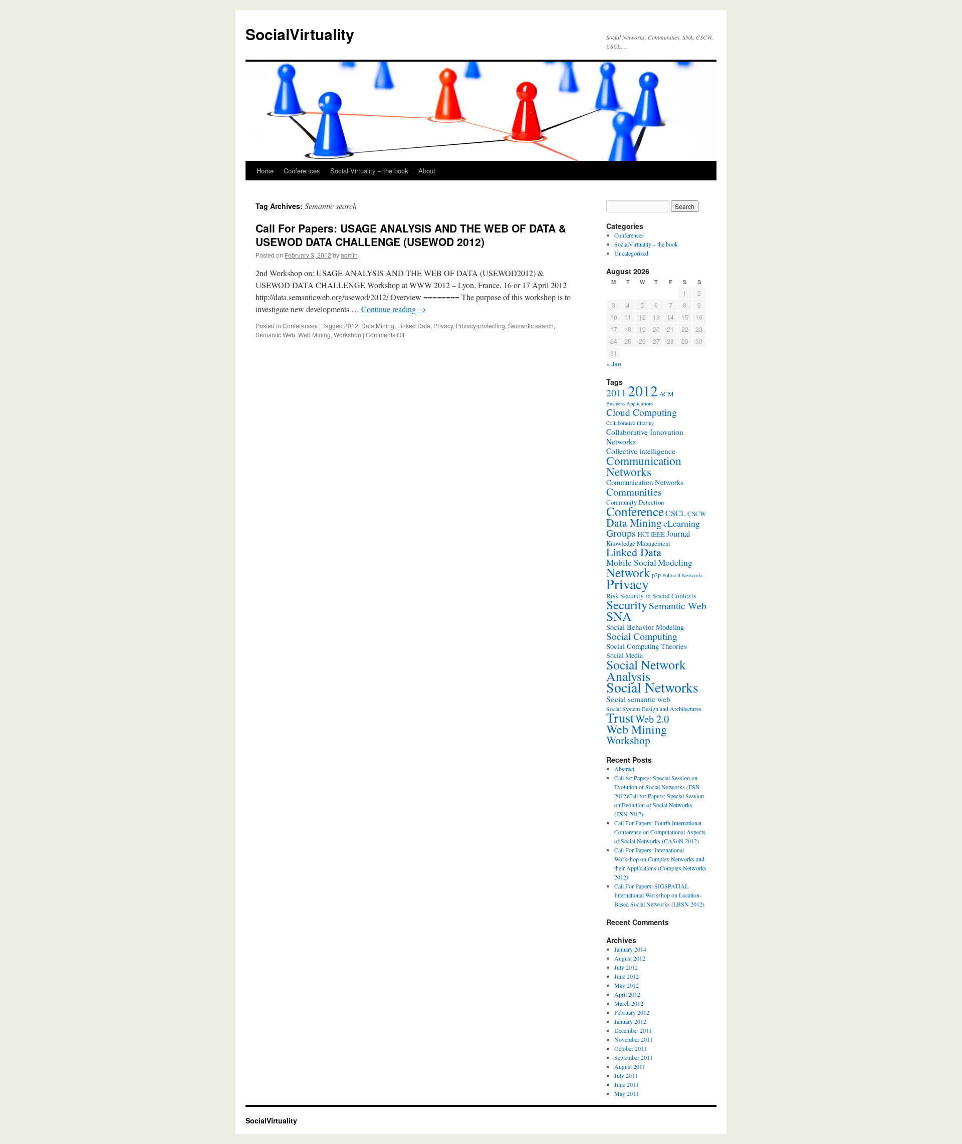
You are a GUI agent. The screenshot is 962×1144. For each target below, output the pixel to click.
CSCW (696, 513)
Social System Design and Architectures (653, 709)
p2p (656, 575)
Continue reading (393, 309)
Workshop (347, 334)
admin (349, 255)
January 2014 (630, 949)
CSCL (675, 513)
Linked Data (413, 325)
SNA (619, 615)
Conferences (302, 170)
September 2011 (633, 1057)
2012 (351, 325)
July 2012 (626, 967)
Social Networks (652, 687)
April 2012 (627, 994)
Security (626, 604)
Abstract (624, 769)
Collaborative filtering (630, 422)
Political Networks (682, 575)
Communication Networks (643, 466)
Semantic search (531, 325)
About (426, 170)
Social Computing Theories (646, 646)
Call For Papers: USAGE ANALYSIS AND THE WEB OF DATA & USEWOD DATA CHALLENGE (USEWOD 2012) (411, 234)
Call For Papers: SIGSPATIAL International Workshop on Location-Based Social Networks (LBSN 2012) (659, 895)
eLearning (681, 523)
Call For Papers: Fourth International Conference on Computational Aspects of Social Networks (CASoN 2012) (659, 832)
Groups (621, 533)
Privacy (443, 325)
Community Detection (635, 502)
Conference (635, 511)
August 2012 (629, 958)
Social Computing (641, 636)
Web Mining (314, 334)
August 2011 (629, 1066)
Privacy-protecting (480, 325)
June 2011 (626, 1084)
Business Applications (629, 403)
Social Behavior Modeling (645, 627)
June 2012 (626, 976)
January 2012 (630, 1021)
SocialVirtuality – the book (646, 244)
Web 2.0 (652, 719)
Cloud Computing (641, 412)
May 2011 (626, 1093)
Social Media (624, 655)
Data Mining (377, 325)
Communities (634, 492)
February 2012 (631, 1012)
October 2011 (630, 1048)
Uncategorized (631, 253)
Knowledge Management (638, 543)
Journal (678, 533)
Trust (620, 718)
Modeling (675, 562)
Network (628, 572)
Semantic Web (275, 334)
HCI (643, 534)
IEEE (658, 534)
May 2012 (626, 985)
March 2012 (628, 1003)
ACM (666, 393)
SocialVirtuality (300, 34)
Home (265, 170)
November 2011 (633, 1039)
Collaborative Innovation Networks (644, 436)
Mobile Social (631, 562)
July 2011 (626, 1075)
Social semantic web (638, 699)
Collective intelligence (640, 451)
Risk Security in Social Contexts (651, 595)
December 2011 (633, 1030)
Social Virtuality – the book (369, 170)
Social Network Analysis (646, 670)
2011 (616, 392)
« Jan (613, 363)
